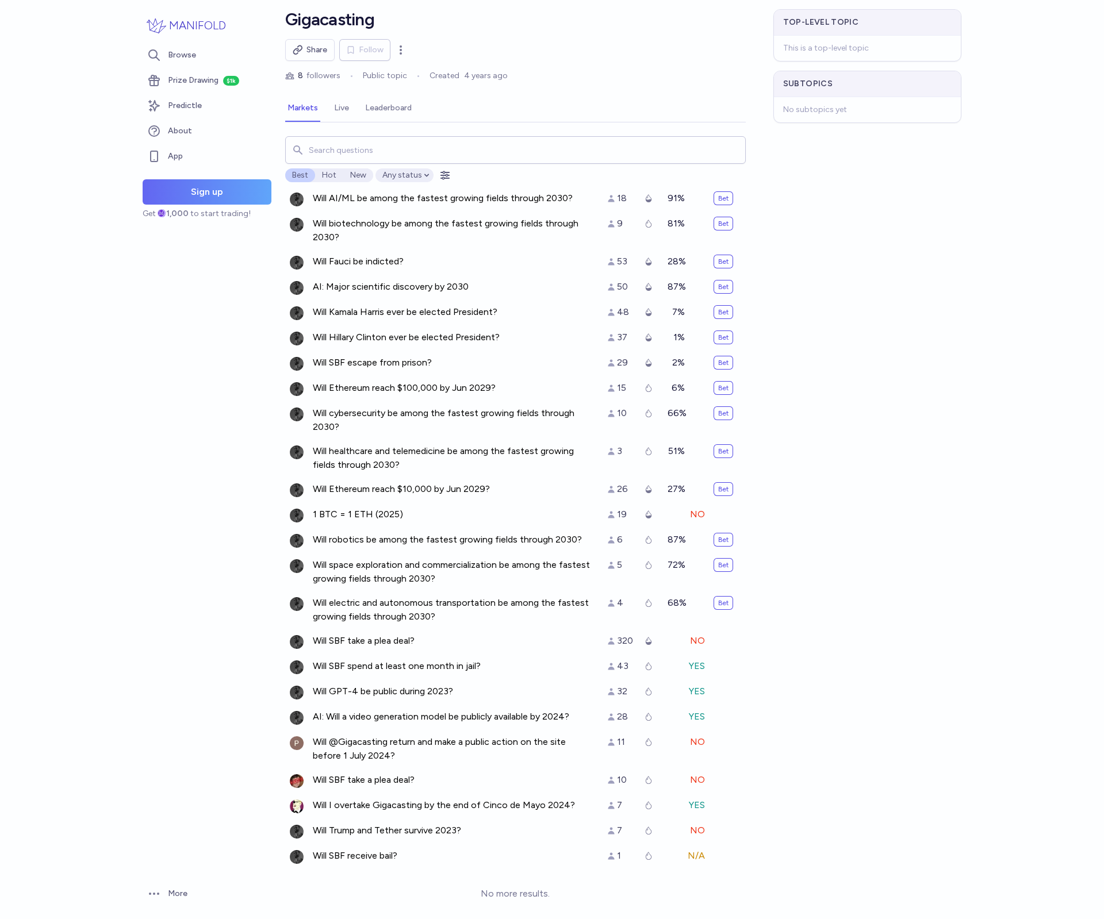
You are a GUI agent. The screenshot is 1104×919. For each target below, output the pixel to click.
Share (316, 50)
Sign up (207, 191)
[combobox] (515, 150)
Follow (371, 50)
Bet (723, 198)
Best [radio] (300, 175)
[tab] (302, 108)
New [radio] (358, 175)
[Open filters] (445, 175)
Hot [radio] (329, 175)
